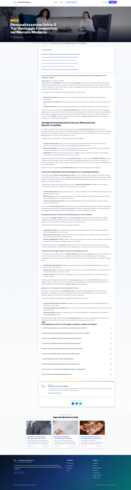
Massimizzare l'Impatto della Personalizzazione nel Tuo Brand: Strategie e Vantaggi (63, 438)
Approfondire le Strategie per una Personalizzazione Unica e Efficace (36, 437)
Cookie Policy (96, 478)
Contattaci (95, 463)
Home (34, 43)
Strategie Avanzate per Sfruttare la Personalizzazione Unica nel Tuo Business (59, 60)
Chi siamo (95, 465)
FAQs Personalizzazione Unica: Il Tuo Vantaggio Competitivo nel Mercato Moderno (60, 69)
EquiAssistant (70, 465)
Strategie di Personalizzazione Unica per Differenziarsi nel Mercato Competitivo (60, 54)
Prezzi (61, 2)
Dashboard (69, 468)
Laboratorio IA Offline (71, 2)
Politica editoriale (97, 468)
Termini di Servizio (97, 475)
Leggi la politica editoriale (54, 393)
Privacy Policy (96, 473)
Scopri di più (45, 80)
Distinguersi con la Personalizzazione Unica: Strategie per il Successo (57, 66)
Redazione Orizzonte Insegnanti (58, 386)
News (55, 2)
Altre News (14, 20)
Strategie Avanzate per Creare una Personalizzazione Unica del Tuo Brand (91, 437)
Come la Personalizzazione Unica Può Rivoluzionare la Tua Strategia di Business (60, 57)
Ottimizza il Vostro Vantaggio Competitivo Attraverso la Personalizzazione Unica (60, 63)
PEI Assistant (70, 463)
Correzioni (95, 470)
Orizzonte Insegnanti (18, 37)
